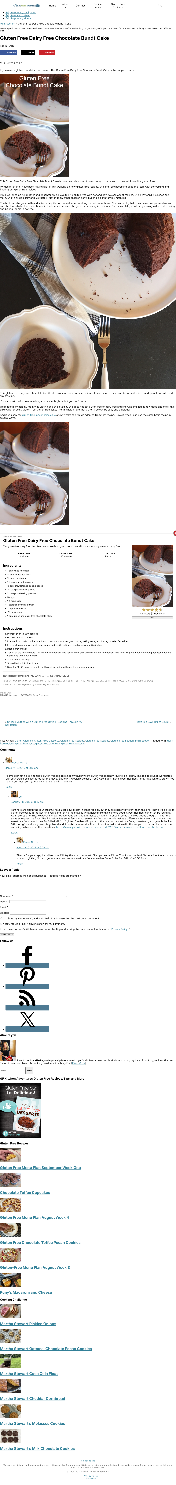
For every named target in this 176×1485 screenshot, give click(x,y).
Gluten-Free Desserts (46, 740)
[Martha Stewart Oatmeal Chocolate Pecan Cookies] (10, 1342)
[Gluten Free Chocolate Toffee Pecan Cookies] (10, 1235)
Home (52, 5)
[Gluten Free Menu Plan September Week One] (10, 1161)
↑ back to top (88, 1461)
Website (4, 912)
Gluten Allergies (24, 740)
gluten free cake (24, 743)
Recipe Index (98, 6)
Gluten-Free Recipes (72, 740)
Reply (9, 786)
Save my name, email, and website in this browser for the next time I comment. (54, 918)
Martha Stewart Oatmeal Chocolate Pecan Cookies (46, 1348)
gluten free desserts (73, 743)
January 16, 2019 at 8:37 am (27, 801)
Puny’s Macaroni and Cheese (26, 1292)
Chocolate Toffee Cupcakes (25, 1192)
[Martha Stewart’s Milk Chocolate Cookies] (10, 1441)
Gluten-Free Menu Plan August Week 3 (35, 1267)
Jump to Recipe (12, 63)
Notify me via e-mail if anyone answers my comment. (34, 923)
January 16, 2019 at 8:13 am (22, 767)
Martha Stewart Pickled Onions (28, 1324)
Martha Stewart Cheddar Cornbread (32, 1398)
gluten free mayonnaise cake (39, 415)
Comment (6, 896)
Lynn (20, 796)
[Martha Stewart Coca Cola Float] (10, 1367)
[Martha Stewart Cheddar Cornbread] (10, 1392)
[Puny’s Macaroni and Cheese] (10, 1285)
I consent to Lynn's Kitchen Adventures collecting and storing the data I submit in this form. (66, 929)
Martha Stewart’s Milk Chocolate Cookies (37, 1448)
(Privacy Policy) (119, 929)
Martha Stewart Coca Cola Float (29, 1373)
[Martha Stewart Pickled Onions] (10, 1317)
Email (4, 907)
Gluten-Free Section (122, 740)
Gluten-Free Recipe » (118, 6)
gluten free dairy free (47, 743)
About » (65, 6)
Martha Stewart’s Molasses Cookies (32, 1423)
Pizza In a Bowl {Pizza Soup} (152, 721)
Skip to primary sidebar (19, 18)
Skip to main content (18, 15)
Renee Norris (19, 762)
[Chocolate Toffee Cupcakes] (10, 1186)
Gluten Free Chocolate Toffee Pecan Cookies (40, 1242)
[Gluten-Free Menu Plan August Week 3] (10, 1260)
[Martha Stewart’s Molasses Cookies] (10, 1416)
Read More (78, 1063)
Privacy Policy (90, 1476)
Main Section (7, 23)
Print (152, 618)
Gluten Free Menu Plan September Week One (40, 1167)
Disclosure (91, 1478)
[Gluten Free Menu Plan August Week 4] (10, 1210)
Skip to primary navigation (21, 12)
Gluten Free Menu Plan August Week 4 (34, 1217)
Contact (80, 5)
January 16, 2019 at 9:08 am (32, 847)
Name (4, 901)
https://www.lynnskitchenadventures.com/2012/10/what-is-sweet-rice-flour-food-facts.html (110, 827)
